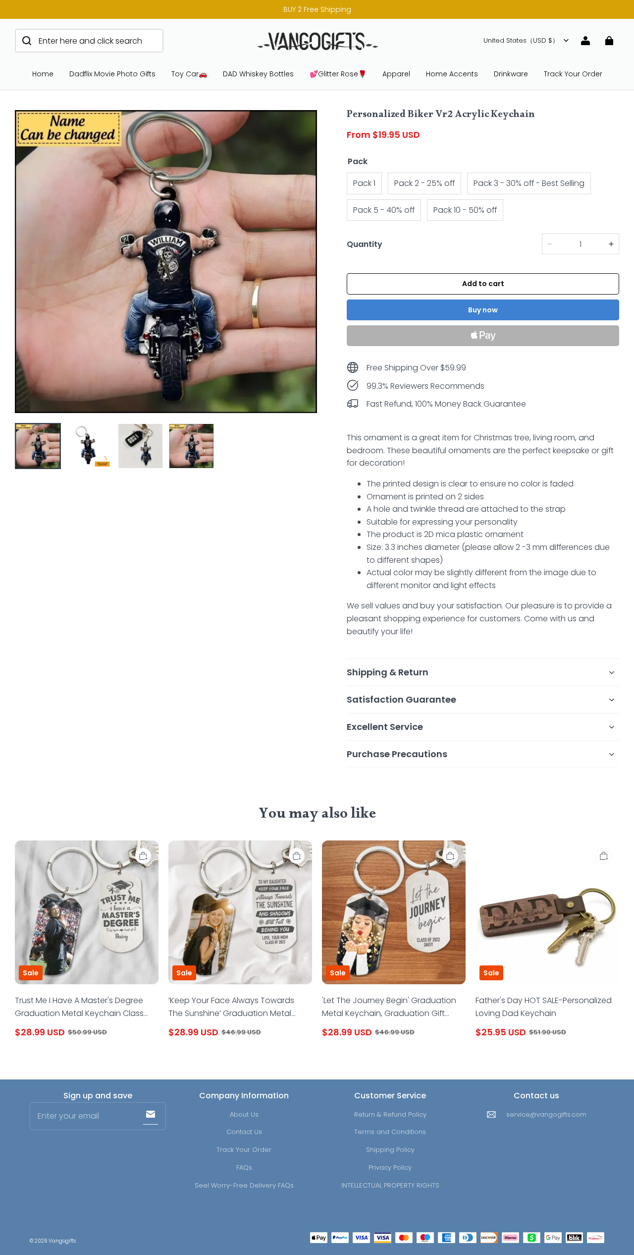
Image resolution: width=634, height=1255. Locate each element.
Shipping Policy (390, 1149)
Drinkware (511, 74)
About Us (244, 1114)
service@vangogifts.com (546, 1114)
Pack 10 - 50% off (465, 210)
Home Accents (452, 74)
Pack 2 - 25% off (424, 183)
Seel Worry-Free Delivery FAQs (244, 1185)
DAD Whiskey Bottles (258, 74)
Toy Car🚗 (189, 74)
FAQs (244, 1167)
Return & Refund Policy (390, 1114)
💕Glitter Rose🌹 (338, 74)
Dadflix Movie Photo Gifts (112, 74)
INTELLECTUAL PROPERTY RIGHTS (390, 1185)
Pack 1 (364, 183)
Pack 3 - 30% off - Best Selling (529, 183)
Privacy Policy (390, 1167)
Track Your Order (573, 74)
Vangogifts (62, 1241)
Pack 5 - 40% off (384, 210)
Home (42, 74)
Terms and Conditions (390, 1131)
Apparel (396, 74)
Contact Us (244, 1131)
